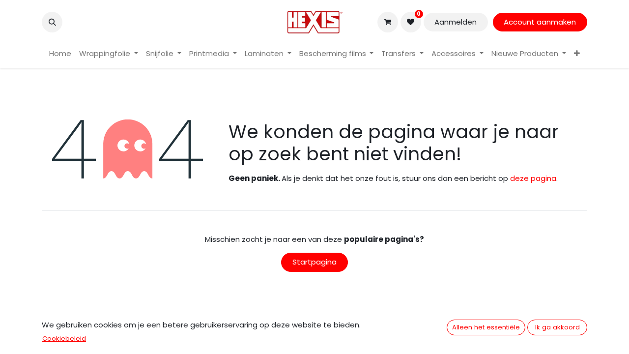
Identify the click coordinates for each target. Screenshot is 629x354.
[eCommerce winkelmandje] (387, 22)
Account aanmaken (540, 22)
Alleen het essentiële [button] (486, 327)
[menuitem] (60, 53)
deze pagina (533, 178)
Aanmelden (455, 22)
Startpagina (314, 262)
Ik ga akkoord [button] (557, 327)
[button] (52, 22)
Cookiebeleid (64, 338)
